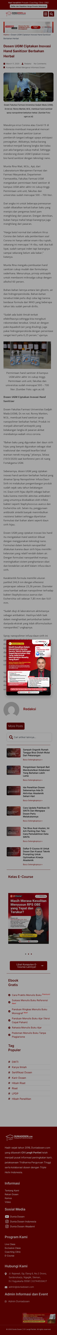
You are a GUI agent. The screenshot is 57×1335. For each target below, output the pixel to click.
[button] (46, 645)
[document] (28, 667)
